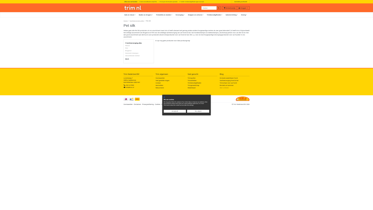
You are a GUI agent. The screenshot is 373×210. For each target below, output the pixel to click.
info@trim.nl (130, 87)
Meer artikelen (224, 88)
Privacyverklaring (148, 104)
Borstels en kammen (227, 85)
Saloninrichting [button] (231, 15)
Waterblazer (192, 88)
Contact (158, 83)
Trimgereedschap (193, 85)
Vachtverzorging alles (137, 21)
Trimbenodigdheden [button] (214, 15)
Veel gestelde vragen (162, 80)
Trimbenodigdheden (194, 83)
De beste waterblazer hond (229, 78)
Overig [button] (243, 15)
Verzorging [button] (179, 15)
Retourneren (160, 88)
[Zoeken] (219, 8)
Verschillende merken (132, 56)
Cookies (157, 104)
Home (126, 21)
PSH (126, 48)
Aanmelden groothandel (240, 2)
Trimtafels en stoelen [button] (163, 15)
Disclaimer (137, 104)
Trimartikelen (192, 80)
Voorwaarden (160, 78)
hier (193, 35)
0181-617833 (129, 85)
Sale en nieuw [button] (129, 15)
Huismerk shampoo (131, 53)
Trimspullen (192, 78)
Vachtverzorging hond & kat (229, 80)
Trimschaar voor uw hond (228, 83)
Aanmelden (159, 85)
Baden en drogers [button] (145, 15)
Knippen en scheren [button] (195, 15)
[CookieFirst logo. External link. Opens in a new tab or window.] (164, 97)
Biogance (128, 51)
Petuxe (127, 45)
